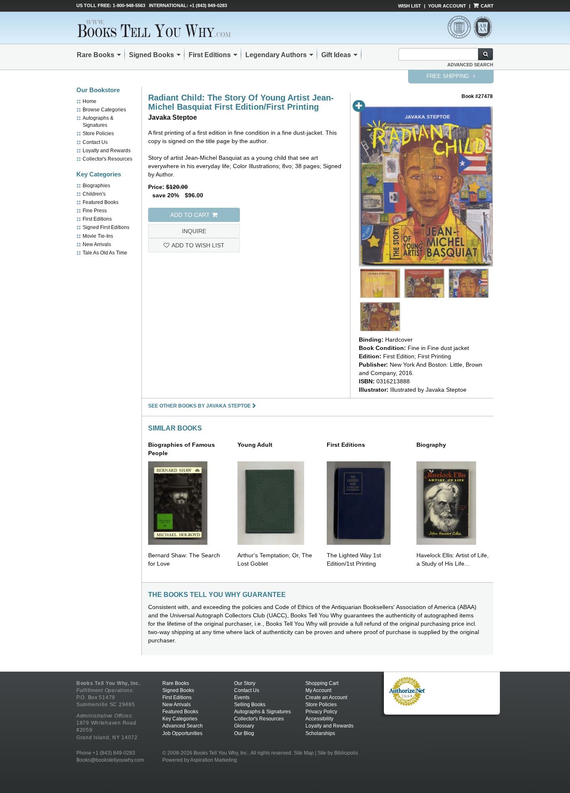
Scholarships (320, 733)
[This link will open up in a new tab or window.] (407, 691)
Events (242, 697)
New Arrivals (97, 244)
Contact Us (95, 142)
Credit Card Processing (407, 710)
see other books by (199, 406)
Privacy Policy (321, 712)
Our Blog (244, 733)
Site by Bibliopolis (338, 753)
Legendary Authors (276, 54)
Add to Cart (190, 214)
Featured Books (101, 202)
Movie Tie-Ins (98, 236)
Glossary (244, 726)
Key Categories (179, 719)
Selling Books (249, 704)
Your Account (447, 5)
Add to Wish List (198, 245)
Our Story (244, 683)
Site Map (304, 753)
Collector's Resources (107, 159)
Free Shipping (448, 76)
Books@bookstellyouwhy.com (110, 760)
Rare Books (95, 54)
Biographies (96, 186)
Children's (94, 194)
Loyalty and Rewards (107, 151)
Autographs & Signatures (262, 712)
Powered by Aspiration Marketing (199, 760)
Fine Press (95, 211)
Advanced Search (470, 64)
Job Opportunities (182, 733)
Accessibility (319, 719)
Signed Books (151, 54)
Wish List (409, 5)
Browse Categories (104, 110)
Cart (486, 5)
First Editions (210, 54)
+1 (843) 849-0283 (208, 5)
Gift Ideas (336, 54)
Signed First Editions (106, 227)
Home (89, 101)
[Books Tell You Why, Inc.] (159, 28)
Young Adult (254, 444)
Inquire (194, 231)
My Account (318, 690)
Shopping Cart (321, 683)
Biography (431, 444)
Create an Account (326, 697)
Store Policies (98, 133)
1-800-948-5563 (129, 5)
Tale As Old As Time (105, 253)
